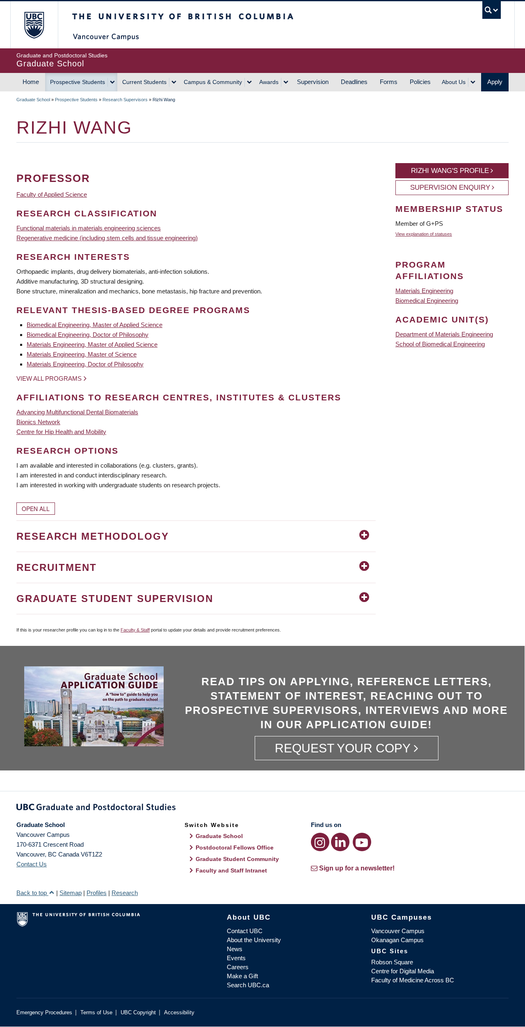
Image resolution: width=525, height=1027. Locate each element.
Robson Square (392, 962)
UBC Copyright (138, 1012)
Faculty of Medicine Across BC (412, 980)
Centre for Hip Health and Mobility (61, 431)
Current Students (144, 82)
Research (125, 892)
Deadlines (354, 81)
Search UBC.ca (248, 985)
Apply (494, 81)
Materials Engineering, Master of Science (82, 354)
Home (31, 81)
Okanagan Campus (397, 939)
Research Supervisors (125, 99)
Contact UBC (244, 930)
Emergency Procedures (44, 1012)
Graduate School (33, 99)
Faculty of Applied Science (51, 194)
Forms (388, 81)
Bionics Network (38, 421)
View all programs (49, 378)
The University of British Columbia (33, 24)
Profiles (97, 892)
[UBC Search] (491, 10)
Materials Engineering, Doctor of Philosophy (85, 364)
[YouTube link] (362, 842)
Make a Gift (242, 975)
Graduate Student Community (237, 859)
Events (236, 957)
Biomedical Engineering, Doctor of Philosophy (87, 334)
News (234, 948)
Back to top (32, 892)
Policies (420, 81)
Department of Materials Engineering (444, 334)
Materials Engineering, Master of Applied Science (92, 344)
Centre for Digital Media (402, 971)
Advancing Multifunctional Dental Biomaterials (77, 412)
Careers (238, 966)
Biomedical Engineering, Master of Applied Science (94, 324)
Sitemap (70, 892)
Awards (268, 82)
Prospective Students (77, 82)
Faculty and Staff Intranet (231, 870)
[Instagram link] (320, 842)
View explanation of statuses (423, 234)
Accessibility (179, 1012)
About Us (454, 82)
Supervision (313, 81)
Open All (36, 508)
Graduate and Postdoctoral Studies (262, 808)
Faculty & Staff (135, 629)
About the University (254, 939)
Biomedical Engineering (426, 300)
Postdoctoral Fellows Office (235, 847)
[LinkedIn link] (340, 842)
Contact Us (31, 864)
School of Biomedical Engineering (440, 344)
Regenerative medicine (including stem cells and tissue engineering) (107, 237)
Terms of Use (96, 1012)
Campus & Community (213, 82)
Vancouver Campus (398, 930)
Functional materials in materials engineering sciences (88, 228)
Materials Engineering (424, 290)
